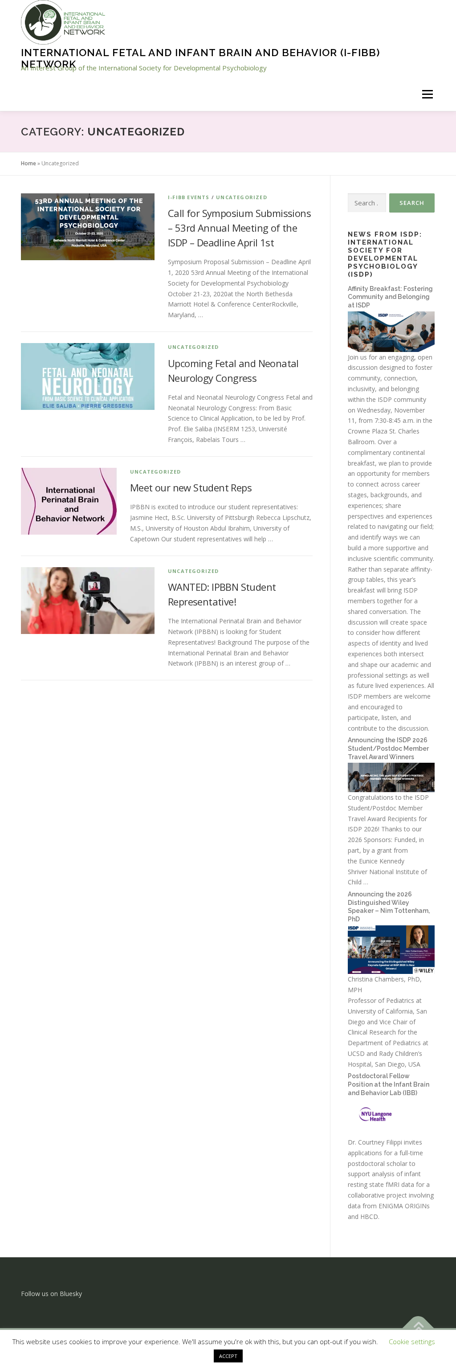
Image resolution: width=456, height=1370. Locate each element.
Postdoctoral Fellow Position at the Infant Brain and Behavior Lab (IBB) (388, 1084)
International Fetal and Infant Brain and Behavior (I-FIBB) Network (200, 58)
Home (28, 163)
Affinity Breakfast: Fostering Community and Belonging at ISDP (390, 297)
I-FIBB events (189, 197)
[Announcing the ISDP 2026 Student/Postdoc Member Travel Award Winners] (391, 777)
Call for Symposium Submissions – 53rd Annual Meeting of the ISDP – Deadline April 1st (239, 227)
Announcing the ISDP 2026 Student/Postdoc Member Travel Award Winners (388, 748)
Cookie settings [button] (412, 1341)
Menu (427, 94)
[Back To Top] (418, 1328)
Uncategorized (241, 197)
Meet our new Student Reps (191, 487)
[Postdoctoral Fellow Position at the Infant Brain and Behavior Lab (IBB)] (391, 1117)
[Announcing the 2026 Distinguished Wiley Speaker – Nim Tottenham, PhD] (391, 949)
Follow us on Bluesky (51, 1293)
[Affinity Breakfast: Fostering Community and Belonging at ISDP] (391, 331)
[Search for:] (367, 203)
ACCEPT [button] (228, 1356)
